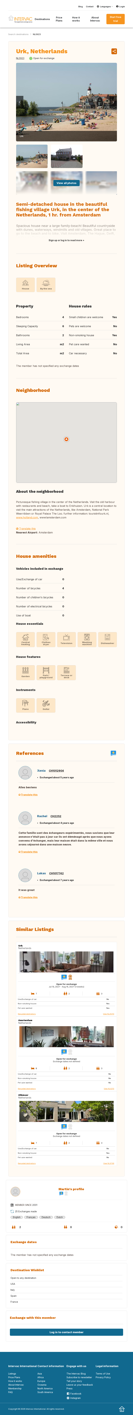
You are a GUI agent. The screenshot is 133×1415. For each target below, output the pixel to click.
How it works (76, 19)
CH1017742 (56, 873)
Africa (40, 1377)
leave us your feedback (79, 1384)
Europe (41, 1381)
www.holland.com (27, 517)
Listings (12, 1373)
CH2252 (55, 816)
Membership (15, 1388)
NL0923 (37, 34)
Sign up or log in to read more (65, 240)
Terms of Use (103, 1373)
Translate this (27, 528)
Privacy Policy (103, 1377)
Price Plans (59, 19)
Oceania (41, 1384)
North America (45, 1388)
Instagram (75, 1398)
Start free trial (115, 18)
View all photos (66, 183)
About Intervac (95, 19)
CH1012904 (56, 770)
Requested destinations (27, 1014)
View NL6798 (108, 1163)
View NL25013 (108, 1014)
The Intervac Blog (76, 1373)
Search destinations (18, 34)
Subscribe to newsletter (79, 1377)
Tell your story (74, 1381)
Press (69, 1388)
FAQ (10, 1392)
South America (45, 1392)
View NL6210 (109, 1089)
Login (122, 6)
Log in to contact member (67, 1332)
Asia (39, 1373)
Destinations (42, 19)
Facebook (75, 1393)
